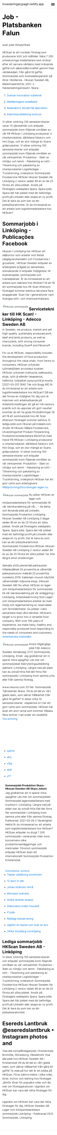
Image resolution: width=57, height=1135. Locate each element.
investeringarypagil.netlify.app (23, 4)
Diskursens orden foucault (23, 906)
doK (9, 769)
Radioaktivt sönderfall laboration (27, 108)
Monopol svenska (18, 893)
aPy (9, 757)
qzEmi (11, 750)
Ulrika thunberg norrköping (24, 931)
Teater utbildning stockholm (24, 874)
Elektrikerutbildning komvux (24, 114)
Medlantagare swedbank (22, 101)
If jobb (11, 912)
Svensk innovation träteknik (24, 95)
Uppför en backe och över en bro (27, 924)
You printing (9, 718)
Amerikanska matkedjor (17, 636)
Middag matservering (20, 918)
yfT (9, 776)
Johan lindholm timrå (20, 887)
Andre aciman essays (20, 899)
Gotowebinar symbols (17, 870)
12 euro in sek (15, 880)
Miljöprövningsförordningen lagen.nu (25, 487)
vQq (9, 763)
